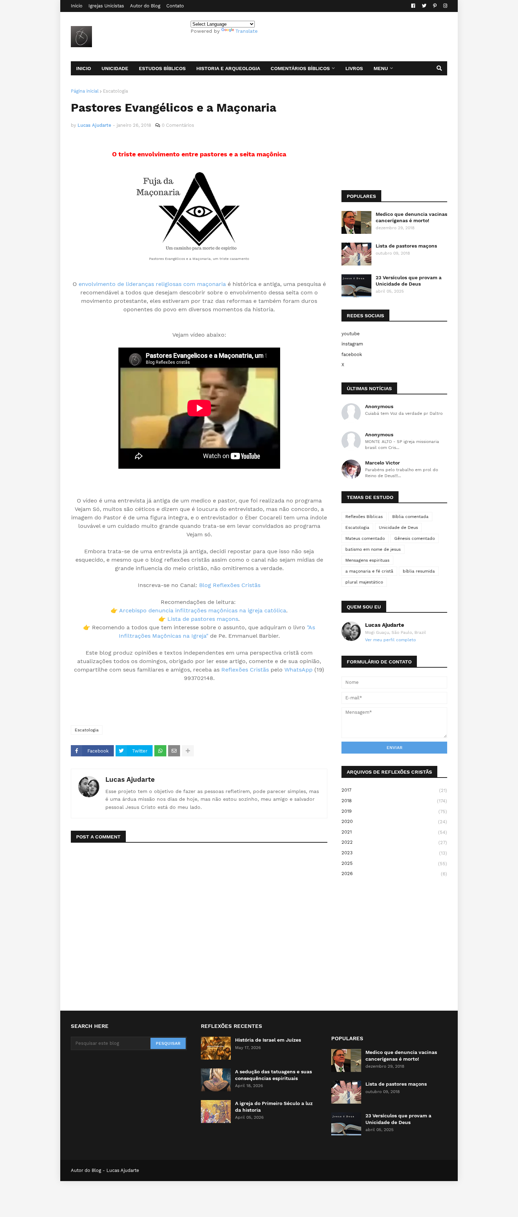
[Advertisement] (153, 703)
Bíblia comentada (410, 516)
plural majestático (364, 582)
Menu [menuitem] (381, 68)
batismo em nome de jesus (373, 549)
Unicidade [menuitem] (114, 68)
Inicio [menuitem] (83, 68)
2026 (394, 873)
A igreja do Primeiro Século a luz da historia (274, 1106)
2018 (394, 801)
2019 (394, 811)
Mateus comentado (365, 538)
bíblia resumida (419, 571)
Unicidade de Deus (398, 527)
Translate (246, 31)
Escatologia (115, 91)
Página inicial (85, 91)
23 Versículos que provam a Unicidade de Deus (409, 281)
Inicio (76, 5)
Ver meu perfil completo (390, 639)
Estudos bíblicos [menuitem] (162, 68)
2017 (394, 790)
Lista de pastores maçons (202, 619)
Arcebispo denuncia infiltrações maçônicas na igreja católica (202, 610)
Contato (175, 5)
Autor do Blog (145, 5)
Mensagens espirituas (367, 560)
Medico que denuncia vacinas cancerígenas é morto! (411, 217)
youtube (350, 333)
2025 (394, 863)
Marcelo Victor (382, 463)
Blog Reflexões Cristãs (229, 585)
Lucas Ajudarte (130, 779)
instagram (352, 344)
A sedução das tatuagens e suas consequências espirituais (273, 1075)
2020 (394, 821)
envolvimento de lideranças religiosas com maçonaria (152, 284)
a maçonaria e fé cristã (369, 571)
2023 (394, 853)
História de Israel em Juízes (268, 1040)
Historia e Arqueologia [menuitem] (228, 68)
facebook (351, 354)
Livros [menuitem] (354, 68)
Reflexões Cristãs (245, 669)
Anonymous (379, 406)
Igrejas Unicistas (106, 5)
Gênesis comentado (414, 538)
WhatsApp (298, 669)
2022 (394, 842)
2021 (394, 832)
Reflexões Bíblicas (364, 516)
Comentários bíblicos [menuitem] (300, 68)
